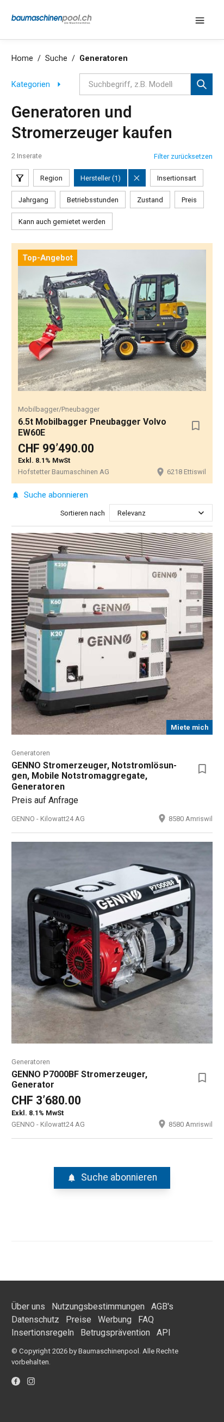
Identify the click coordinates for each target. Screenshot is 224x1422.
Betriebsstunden (93, 200)
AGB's (162, 1306)
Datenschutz (35, 1319)
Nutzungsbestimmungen (98, 1306)
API (164, 1332)
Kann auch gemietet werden (61, 222)
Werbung (115, 1319)
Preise (78, 1319)
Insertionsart (176, 178)
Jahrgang (33, 200)
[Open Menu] (199, 20)
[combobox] (118, 513)
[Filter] (20, 178)
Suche (56, 58)
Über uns (28, 1306)
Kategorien (30, 84)
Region (51, 178)
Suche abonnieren (56, 495)
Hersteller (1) (100, 178)
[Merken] (195, 425)
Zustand (150, 200)
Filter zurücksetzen (183, 156)
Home (22, 58)
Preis (189, 200)
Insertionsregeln (42, 1332)
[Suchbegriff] (202, 84)
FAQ (146, 1319)
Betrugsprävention (115, 1332)
